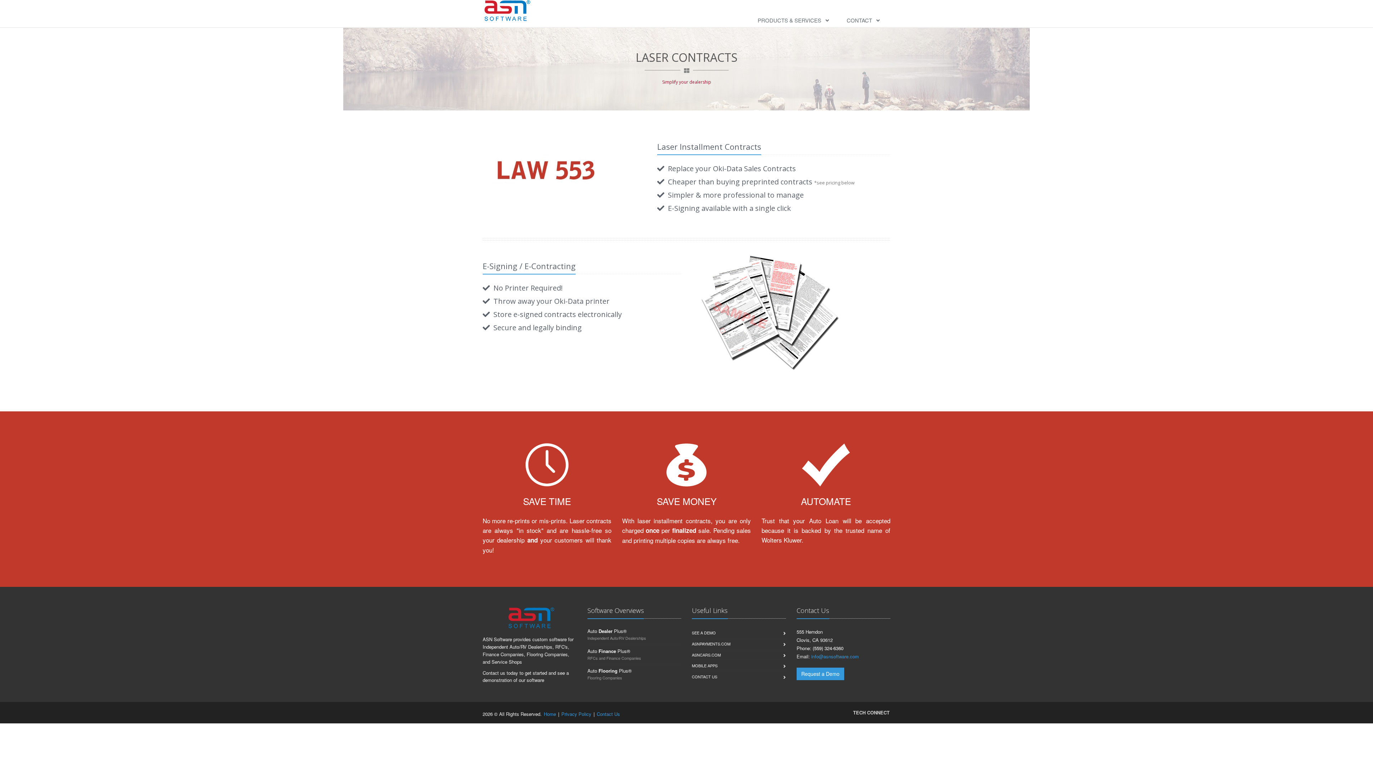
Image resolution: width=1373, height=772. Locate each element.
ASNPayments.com (711, 644)
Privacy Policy (576, 714)
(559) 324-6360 (828, 648)
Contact (861, 20)
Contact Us (608, 714)
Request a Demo (820, 673)
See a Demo (704, 632)
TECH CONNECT (871, 712)
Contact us (704, 676)
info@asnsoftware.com (835, 656)
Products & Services (792, 20)
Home (550, 714)
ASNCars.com (706, 655)
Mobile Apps (705, 665)
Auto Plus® (607, 631)
